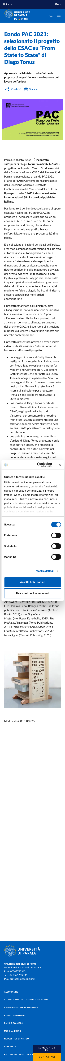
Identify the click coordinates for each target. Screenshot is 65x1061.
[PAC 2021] (32, 119)
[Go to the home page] (18, 13)
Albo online (11, 992)
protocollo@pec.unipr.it (22, 979)
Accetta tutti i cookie (32, 582)
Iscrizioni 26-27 (47, 1049)
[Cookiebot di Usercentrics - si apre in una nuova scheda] (38, 464)
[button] (8, 4)
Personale (10, 1047)
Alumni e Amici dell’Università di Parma (26, 1000)
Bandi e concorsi (13, 1023)
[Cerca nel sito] (51, 15)
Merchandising (12, 1031)
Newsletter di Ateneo (16, 1039)
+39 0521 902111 (18, 975)
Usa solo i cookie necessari (32, 593)
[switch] (56, 535)
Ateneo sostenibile (14, 1015)
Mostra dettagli (45, 570)
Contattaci (47, 1057)
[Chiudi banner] (60, 464)
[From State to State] (32, 679)
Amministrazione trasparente (21, 1008)
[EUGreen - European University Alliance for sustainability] (21, 19)
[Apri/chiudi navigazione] (59, 15)
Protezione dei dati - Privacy (20, 1054)
